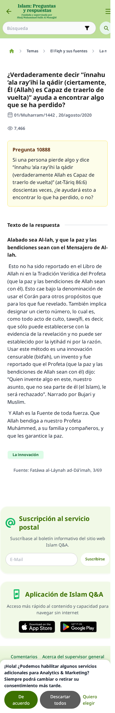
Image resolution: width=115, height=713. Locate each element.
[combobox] (45, 28)
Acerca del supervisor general (73, 656)
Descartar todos (60, 700)
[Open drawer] (108, 11)
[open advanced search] (87, 28)
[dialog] (55, 686)
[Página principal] (11, 51)
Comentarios (24, 656)
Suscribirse (95, 559)
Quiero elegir (90, 700)
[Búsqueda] (106, 28)
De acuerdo (21, 700)
